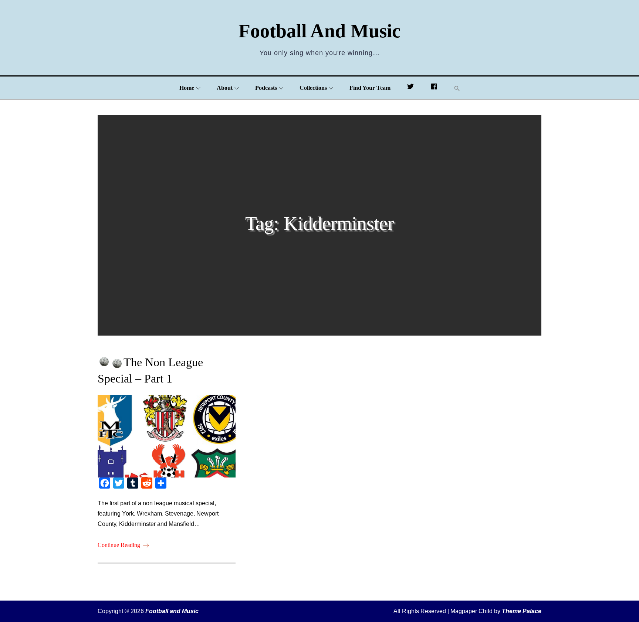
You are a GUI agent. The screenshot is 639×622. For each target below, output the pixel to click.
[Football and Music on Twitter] (410, 88)
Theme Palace (521, 611)
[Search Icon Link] (457, 88)
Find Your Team (369, 88)
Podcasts (266, 88)
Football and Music (319, 30)
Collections (313, 88)
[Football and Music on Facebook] (434, 88)
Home (186, 88)
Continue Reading (119, 545)
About (225, 88)
